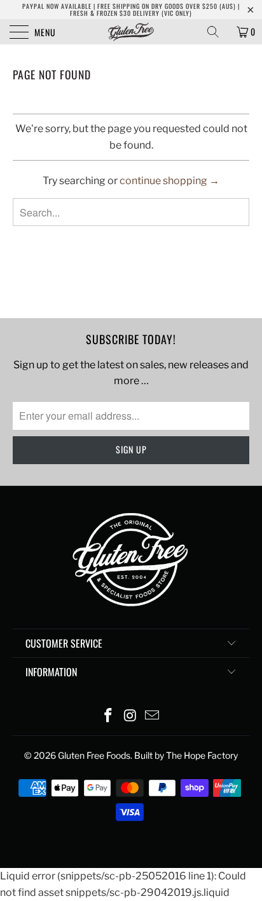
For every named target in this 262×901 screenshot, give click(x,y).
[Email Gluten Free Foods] (152, 716)
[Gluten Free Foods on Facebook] (108, 716)
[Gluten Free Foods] (131, 31)
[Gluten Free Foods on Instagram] (130, 716)
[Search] (217, 31)
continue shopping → (169, 181)
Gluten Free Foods (94, 755)
